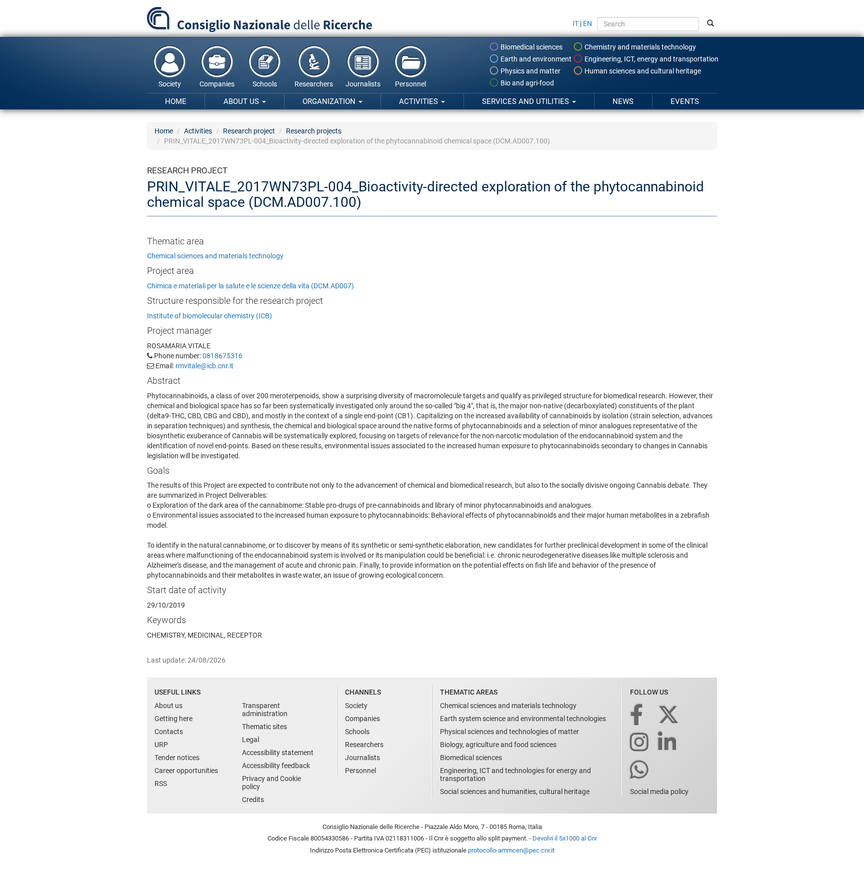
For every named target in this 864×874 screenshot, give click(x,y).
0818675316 (222, 356)
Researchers (313, 84)
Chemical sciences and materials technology (215, 256)
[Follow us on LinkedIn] (668, 743)
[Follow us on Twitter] (669, 715)
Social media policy (659, 792)
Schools (264, 84)
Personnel (410, 84)
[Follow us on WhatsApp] (640, 770)
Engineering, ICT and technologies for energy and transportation (515, 775)
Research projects (314, 131)
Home (175, 101)
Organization (330, 101)
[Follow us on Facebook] (637, 715)
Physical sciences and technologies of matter (509, 732)
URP (161, 745)
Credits (253, 800)
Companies (217, 84)
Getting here (173, 719)
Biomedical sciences (530, 47)
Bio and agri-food (526, 83)
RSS (160, 784)
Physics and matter (529, 71)
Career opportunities (186, 771)
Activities (419, 101)
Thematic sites (264, 727)
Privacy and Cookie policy (271, 783)
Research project (249, 131)
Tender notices (177, 758)
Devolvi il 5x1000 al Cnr (564, 838)
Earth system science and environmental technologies (523, 719)
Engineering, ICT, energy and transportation (650, 59)
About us (242, 101)
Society (169, 84)
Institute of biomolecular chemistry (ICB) (209, 316)
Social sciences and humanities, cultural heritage (515, 792)
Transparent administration (265, 710)
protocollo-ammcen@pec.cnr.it (511, 850)
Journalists (363, 84)
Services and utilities (526, 101)
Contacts (168, 732)
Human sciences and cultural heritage (642, 71)
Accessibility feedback (276, 766)
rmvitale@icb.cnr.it (205, 366)
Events (684, 101)
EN (587, 23)
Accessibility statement (278, 753)
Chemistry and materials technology (639, 47)
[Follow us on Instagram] (640, 743)
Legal (250, 740)
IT (575, 23)
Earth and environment (535, 59)
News (623, 101)
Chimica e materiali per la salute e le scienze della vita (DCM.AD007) (250, 286)
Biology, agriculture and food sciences (498, 745)
